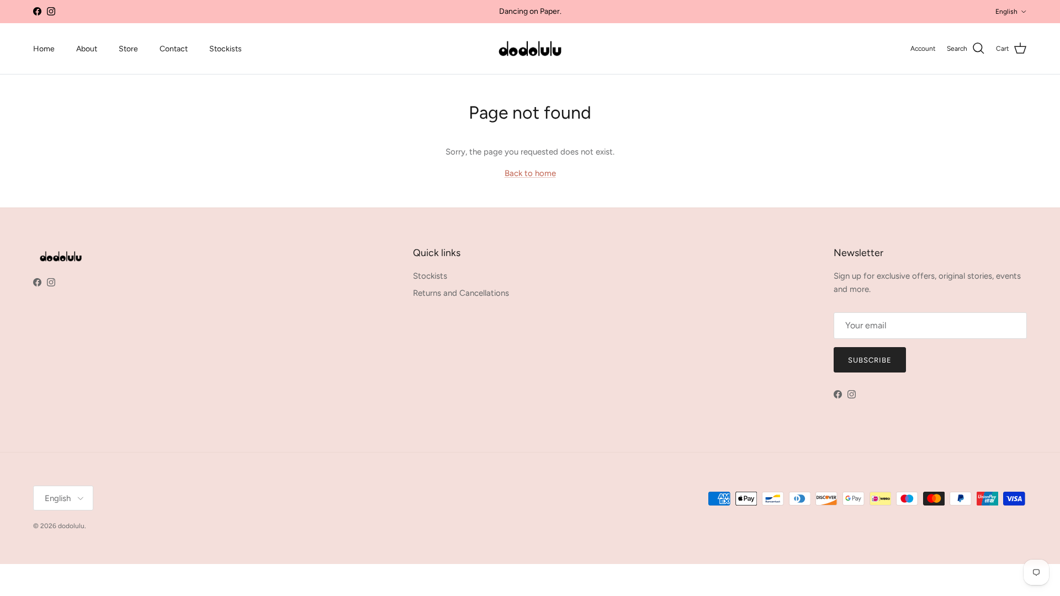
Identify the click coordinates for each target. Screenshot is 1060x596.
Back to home (530, 173)
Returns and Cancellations (461, 293)
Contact (174, 49)
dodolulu (71, 526)
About (86, 49)
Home (44, 49)
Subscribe (870, 360)
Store (128, 49)
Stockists (225, 49)
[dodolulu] (530, 48)
